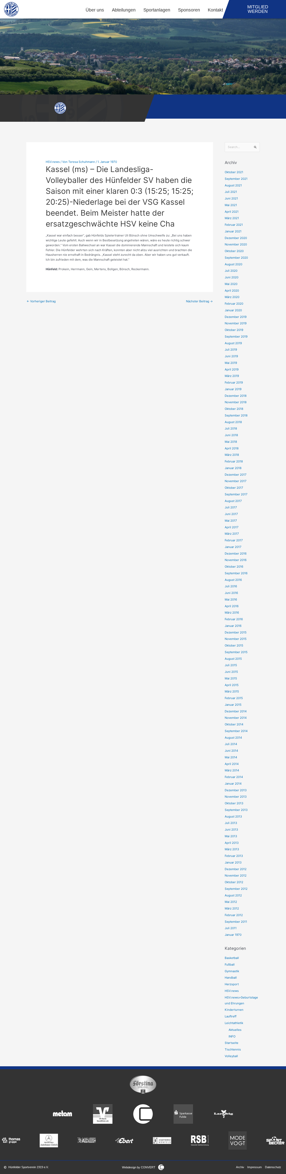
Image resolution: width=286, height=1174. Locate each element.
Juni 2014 (231, 750)
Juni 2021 (231, 198)
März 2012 (232, 908)
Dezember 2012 (236, 869)
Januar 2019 (233, 389)
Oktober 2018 (234, 409)
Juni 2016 (231, 593)
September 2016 (236, 573)
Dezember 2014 (236, 711)
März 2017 (232, 533)
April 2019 (232, 369)
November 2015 (236, 639)
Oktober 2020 (234, 251)
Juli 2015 (231, 665)
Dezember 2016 (236, 553)
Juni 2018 (231, 435)
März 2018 (232, 455)
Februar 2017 (234, 540)
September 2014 (236, 731)
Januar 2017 (233, 547)
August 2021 (233, 185)
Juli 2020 (231, 271)
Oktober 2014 (234, 724)
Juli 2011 (231, 928)
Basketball (232, 958)
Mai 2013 (231, 836)
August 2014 (233, 737)
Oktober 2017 (234, 488)
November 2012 (236, 875)
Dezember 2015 (236, 632)
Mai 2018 (231, 442)
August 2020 (233, 264)
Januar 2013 (233, 862)
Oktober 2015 (234, 645)
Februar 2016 (234, 619)
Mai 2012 (231, 902)
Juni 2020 (231, 277)
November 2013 (236, 796)
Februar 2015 (234, 698)
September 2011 (236, 921)
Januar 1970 (233, 935)
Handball (231, 977)
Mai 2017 (231, 520)
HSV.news (53, 162)
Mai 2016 (231, 599)
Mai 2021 (231, 205)
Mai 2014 (231, 757)
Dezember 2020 (236, 238)
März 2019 (232, 376)
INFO (232, 1036)
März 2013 (232, 849)
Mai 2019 (231, 363)
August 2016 (233, 580)
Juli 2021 (231, 192)
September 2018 (236, 415)
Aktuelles (235, 1030)
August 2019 (233, 343)
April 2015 (232, 685)
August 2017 (233, 501)
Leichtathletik (234, 1023)
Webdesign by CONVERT (138, 1167)
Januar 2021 (233, 231)
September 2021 (236, 179)
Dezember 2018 (236, 396)
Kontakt (215, 10)
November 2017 (236, 481)
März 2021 (232, 218)
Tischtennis (233, 1049)
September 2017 (236, 494)
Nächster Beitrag (199, 301)
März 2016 (232, 612)
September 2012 (236, 889)
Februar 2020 (234, 303)
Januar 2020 (233, 310)
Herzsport (232, 984)
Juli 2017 (231, 507)
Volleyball (231, 1056)
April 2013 (232, 843)
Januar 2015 (233, 705)
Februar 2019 (234, 382)
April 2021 (232, 211)
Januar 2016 (233, 626)
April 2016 (232, 606)
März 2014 (232, 770)
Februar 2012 (234, 915)
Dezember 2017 (236, 474)
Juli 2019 (231, 349)
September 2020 (236, 257)
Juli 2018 (231, 428)
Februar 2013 (234, 856)
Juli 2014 (231, 744)
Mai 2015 (231, 678)
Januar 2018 (233, 468)
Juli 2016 (231, 586)
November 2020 (236, 244)
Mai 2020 (231, 284)
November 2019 (236, 323)
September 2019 (236, 336)
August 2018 (233, 422)
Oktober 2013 (234, 803)
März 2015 (232, 691)
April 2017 (232, 527)
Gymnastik (232, 971)
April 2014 (232, 764)
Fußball (230, 964)
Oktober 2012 (234, 882)
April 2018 (232, 448)
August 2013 (233, 816)
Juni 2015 (231, 672)
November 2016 (236, 560)
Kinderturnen (234, 1010)
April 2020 (232, 290)
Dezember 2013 (236, 790)
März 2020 (232, 297)
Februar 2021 (234, 225)
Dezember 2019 (236, 317)
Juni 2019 (231, 356)
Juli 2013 (231, 823)
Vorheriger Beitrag (41, 301)
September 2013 (236, 810)
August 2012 (233, 895)
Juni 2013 (231, 829)
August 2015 (233, 659)
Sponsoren (189, 10)
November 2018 (236, 402)
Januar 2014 (233, 783)
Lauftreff (230, 1016)
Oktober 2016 (234, 566)
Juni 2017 (231, 514)
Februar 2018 (234, 461)
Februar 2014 (234, 777)
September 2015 (236, 652)
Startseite (231, 1043)
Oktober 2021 (234, 172)
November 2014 (236, 718)
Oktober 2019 (234, 330)
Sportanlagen (156, 10)
